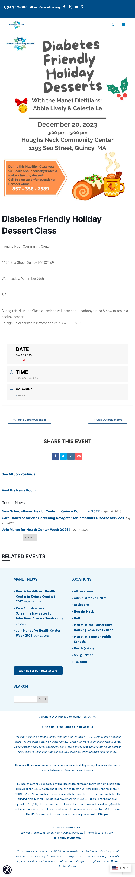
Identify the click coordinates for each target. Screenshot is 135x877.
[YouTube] (76, 7)
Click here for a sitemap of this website (67, 726)
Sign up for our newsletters (38, 671)
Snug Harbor (83, 655)
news (21, 395)
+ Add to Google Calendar (29, 419)
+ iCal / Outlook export (107, 419)
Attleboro (81, 604)
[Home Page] (16, 24)
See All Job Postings (18, 474)
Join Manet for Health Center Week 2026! (36, 530)
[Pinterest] (82, 7)
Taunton (80, 662)
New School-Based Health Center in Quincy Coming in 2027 (51, 511)
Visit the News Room (19, 490)
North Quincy (84, 648)
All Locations (83, 591)
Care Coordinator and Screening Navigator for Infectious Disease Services (63, 518)
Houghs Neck (84, 611)
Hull (77, 618)
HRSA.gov (102, 814)
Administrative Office (90, 598)
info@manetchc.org (67, 837)
